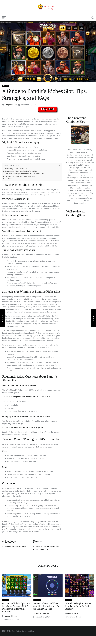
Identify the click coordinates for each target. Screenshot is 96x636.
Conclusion (9, 179)
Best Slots (6, 85)
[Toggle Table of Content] (58, 165)
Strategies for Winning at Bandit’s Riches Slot (21, 171)
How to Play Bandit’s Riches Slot (16, 169)
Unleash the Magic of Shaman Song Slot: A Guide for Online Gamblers (78, 606)
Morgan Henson (11, 105)
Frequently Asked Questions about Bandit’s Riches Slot (24, 174)
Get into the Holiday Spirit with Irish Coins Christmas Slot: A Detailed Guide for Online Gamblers (16, 607)
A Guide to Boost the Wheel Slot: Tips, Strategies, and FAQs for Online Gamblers (47, 606)
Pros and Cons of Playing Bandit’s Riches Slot (21, 176)
